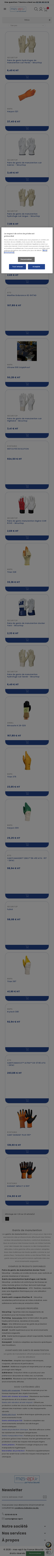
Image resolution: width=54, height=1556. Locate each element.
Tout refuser (17, 267)
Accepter (36, 267)
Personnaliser (26, 259)
